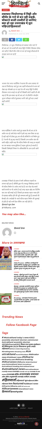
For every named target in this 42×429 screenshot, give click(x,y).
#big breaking (25, 349)
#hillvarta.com (8, 359)
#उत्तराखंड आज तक (24, 371)
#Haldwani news (14, 357)
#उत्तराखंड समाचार (29, 374)
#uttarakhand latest (14, 364)
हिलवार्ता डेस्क (15, 31)
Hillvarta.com (15, 386)
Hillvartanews (10, 388)
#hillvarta (27, 357)
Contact (23, 408)
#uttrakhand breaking (10, 366)
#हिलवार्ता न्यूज (22, 380)
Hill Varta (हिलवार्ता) (23, 417)
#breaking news (19, 351)
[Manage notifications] (36, 424)
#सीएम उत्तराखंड (30, 376)
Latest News (14, 408)
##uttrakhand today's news (16, 337)
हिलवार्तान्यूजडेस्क (16, 391)
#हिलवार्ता (9, 380)
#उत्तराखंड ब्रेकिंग (12, 374)
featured (18, 383)
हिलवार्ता (6, 391)
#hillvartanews (9, 361)
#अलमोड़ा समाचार (7, 371)
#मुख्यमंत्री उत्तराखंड (16, 376)
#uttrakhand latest (27, 366)
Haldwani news (30, 383)
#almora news (14, 349)
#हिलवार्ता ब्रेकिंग (33, 381)
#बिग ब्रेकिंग (5, 377)
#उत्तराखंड (15, 371)
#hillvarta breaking (24, 359)
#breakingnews (8, 351)
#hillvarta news (23, 362)
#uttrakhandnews (31, 369)
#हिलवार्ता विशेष (7, 384)
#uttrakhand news (13, 369)
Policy (30, 408)
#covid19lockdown (22, 354)
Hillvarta (6, 386)
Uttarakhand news (25, 389)
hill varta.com (25, 386)
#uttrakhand (26, 364)
